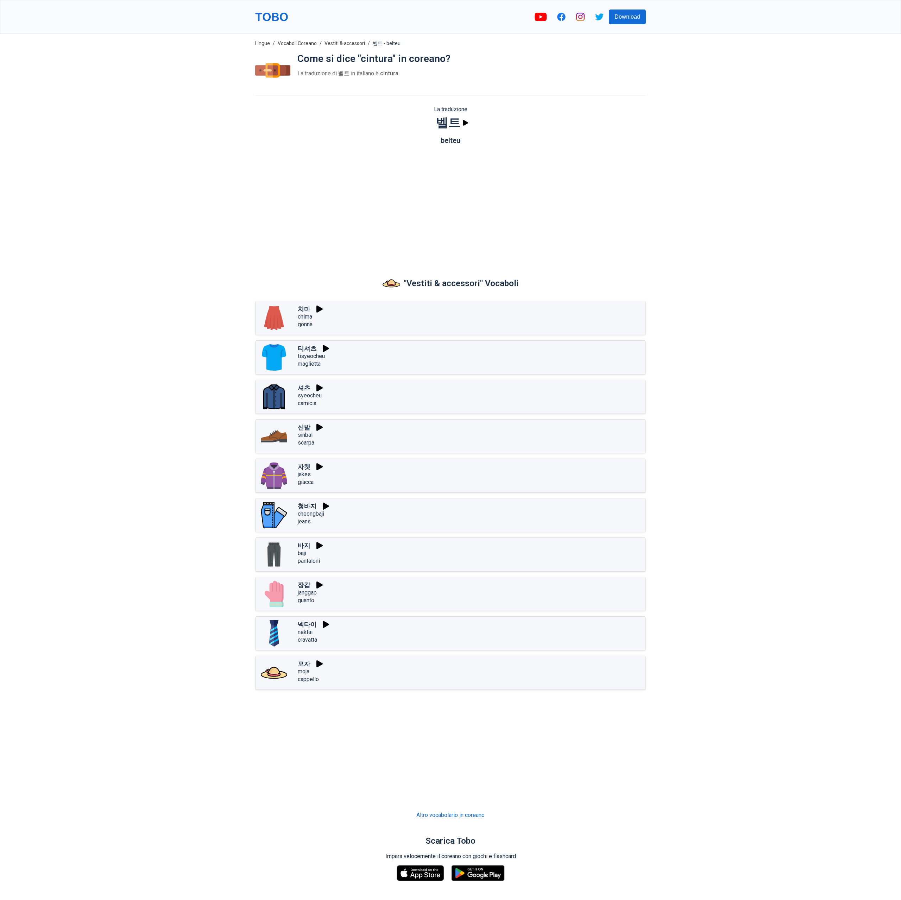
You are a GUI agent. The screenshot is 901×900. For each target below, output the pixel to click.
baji (302, 553)
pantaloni (309, 561)
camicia (307, 403)
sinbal (305, 435)
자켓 (304, 466)
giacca (306, 482)
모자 (304, 663)
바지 (304, 545)
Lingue (262, 43)
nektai (305, 632)
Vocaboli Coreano (297, 43)
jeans (304, 521)
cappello (308, 679)
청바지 (307, 506)
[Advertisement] (450, 204)
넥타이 (307, 624)
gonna (305, 324)
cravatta (307, 639)
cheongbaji (311, 513)
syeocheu (310, 395)
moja (303, 671)
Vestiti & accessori (345, 43)
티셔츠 (307, 348)
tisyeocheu (311, 356)
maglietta (309, 363)
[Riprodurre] (466, 123)
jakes (304, 474)
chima (305, 316)
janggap (307, 592)
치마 (304, 309)
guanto (306, 600)
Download (627, 17)
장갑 (304, 585)
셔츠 (304, 387)
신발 (304, 427)
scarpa (306, 442)
